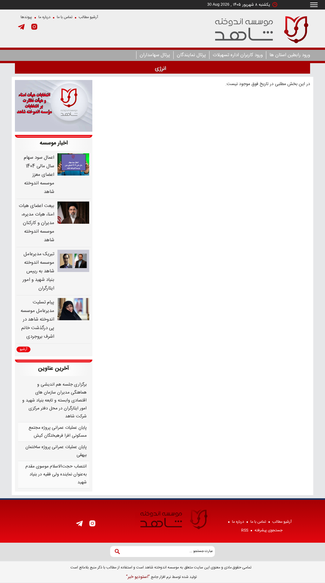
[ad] (53, 106)
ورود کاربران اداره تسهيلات (238, 55)
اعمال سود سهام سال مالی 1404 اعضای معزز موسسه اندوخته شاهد (39, 175)
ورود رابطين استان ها (289, 55)
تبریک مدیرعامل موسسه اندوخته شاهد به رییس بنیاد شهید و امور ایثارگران (38, 271)
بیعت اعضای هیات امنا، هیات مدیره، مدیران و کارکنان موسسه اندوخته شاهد (36, 223)
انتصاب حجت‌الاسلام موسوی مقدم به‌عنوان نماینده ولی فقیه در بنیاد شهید (56, 474)
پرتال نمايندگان (191, 55)
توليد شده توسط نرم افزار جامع (161, 577)
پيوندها (26, 17)
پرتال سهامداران (155, 55)
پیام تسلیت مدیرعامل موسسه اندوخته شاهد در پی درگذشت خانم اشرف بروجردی (37, 319)
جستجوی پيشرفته (268, 530)
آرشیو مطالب (88, 17)
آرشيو (23, 349)
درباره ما (44, 17)
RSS (244, 530)
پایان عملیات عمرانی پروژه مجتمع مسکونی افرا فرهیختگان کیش (58, 432)
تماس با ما (64, 17)
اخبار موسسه (54, 143)
